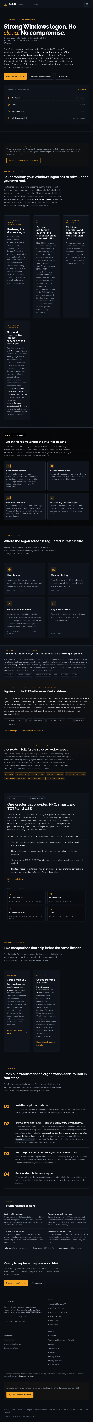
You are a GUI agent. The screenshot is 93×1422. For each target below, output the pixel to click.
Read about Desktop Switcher (45, 1043)
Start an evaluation (14, 1283)
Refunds (26, 1416)
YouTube (21, 1321)
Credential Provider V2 (57, 1304)
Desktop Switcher (55, 1321)
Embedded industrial (12, 1344)
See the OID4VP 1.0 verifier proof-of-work (22, 731)
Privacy (7, 1416)
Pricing (51, 1344)
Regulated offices (11, 1348)
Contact (51, 1352)
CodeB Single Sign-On (57, 1312)
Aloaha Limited (16, 1410)
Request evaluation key (41, 76)
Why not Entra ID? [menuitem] (12, 36)
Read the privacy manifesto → (25, 1376)
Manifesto (16, 1416)
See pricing (37, 1283)
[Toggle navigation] (86, 4)
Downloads (63, 76)
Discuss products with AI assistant (25, 160)
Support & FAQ (54, 1348)
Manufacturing (9, 1340)
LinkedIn (9, 1321)
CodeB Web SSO (55, 1316)
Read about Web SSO (14, 1032)
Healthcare (8, 1336)
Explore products (13, 76)
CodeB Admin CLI (37, 1136)
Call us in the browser (21, 1395)
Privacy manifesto (55, 1361)
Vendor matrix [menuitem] (11, 31)
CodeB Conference (56, 1308)
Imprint (35, 1416)
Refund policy (54, 1365)
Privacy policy (54, 1357)
